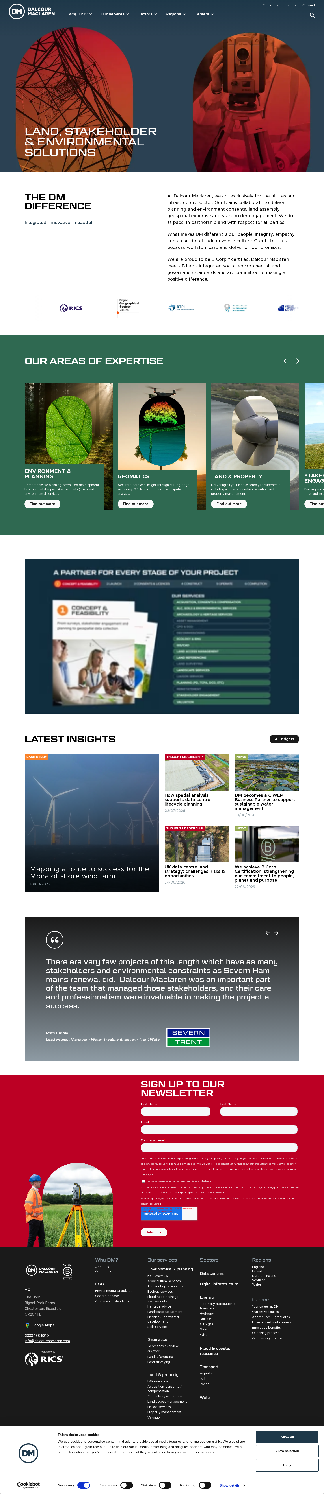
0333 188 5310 (37, 1336)
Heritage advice (159, 1306)
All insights (284, 739)
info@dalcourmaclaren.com (47, 1341)
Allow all (287, 1437)
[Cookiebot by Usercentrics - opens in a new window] (28, 1485)
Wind (204, 1334)
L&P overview (157, 1381)
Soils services (157, 1326)
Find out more (42, 504)
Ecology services (160, 1291)
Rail (202, 1378)
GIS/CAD (154, 1351)
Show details (230, 1485)
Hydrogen (207, 1313)
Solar (203, 1329)
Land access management (167, 1401)
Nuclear (205, 1319)
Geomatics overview (163, 1346)
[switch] (126, 1485)
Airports (206, 1373)
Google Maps (43, 1325)
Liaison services (159, 1407)
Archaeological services (165, 1286)
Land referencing (160, 1356)
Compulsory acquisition (164, 1396)
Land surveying (158, 1362)
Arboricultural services (164, 1281)
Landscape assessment (164, 1312)
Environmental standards (113, 1290)
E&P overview (157, 1275)
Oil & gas (206, 1324)
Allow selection (287, 1451)
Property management (164, 1412)
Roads (204, 1384)
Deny (287, 1465)
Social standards (107, 1296)
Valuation (154, 1417)
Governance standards (112, 1301)
